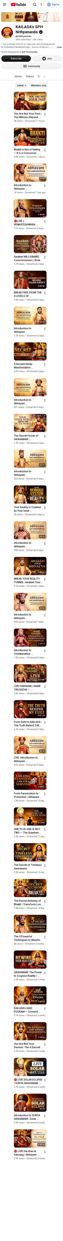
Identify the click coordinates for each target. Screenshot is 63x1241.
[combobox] (21, 85)
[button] (44, 76)
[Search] (35, 4)
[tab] (18, 76)
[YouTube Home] (18, 4)
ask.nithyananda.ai (12, 52)
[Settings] (41, 4)
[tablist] (31, 76)
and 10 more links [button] (30, 52)
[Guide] (4, 4)
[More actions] (45, 114)
